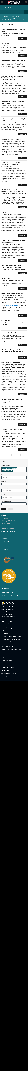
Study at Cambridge (6, 628)
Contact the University (7, 609)
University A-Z (5, 623)
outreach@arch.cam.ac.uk (8, 531)
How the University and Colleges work (11, 649)
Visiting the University (6, 660)
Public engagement (6, 676)
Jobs (2, 654)
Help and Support (5, 594)
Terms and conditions (6, 621)
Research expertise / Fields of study (10, 488)
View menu (2, 2)
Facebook (6, 541)
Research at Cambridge (7, 667)
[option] (9, 468)
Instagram (6, 546)
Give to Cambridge (6, 652)
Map (2, 657)
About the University (7, 646)
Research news (5, 670)
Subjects (3, 481)
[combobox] (14, 470)
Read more (23, 39)
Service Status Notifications (8, 592)
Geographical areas (6, 501)
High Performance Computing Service (11, 595)
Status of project (5, 465)
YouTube (6, 549)
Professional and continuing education (11, 636)
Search (26, 2)
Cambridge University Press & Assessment (12, 663)
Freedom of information (7, 614)
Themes (3, 474)
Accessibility (4, 611)
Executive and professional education (11, 639)
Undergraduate (5, 630)
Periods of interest (5, 494)
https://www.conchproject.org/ (13, 305)
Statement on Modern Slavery (9, 619)
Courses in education (6, 641)
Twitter (5, 544)
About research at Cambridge (8, 673)
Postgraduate (4, 633)
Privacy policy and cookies (8, 616)
